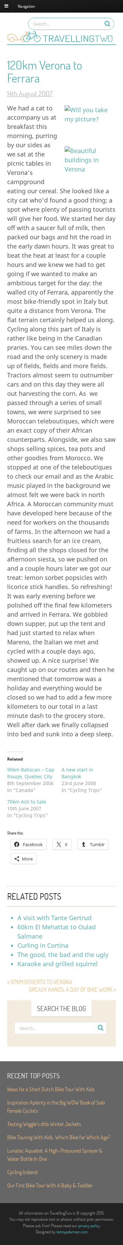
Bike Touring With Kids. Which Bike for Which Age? (58, 1137)
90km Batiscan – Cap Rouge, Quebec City (30, 773)
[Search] (107, 23)
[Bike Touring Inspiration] (61, 41)
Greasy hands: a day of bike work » (72, 989)
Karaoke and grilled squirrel (57, 964)
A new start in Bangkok (77, 773)
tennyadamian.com (72, 1232)
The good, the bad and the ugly (62, 954)
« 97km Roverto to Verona (39, 982)
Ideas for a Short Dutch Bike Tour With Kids (51, 1089)
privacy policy (89, 1225)
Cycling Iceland (22, 1171)
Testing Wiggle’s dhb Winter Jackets (44, 1123)
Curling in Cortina (42, 945)
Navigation (26, 6)
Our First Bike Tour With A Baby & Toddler (50, 1185)
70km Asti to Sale (26, 801)
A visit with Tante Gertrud (54, 918)
